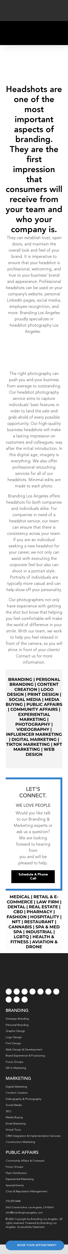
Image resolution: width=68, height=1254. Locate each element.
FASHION (17, 916)
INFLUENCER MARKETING (34, 734)
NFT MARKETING (37, 747)
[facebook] (9, 992)
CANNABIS (20, 926)
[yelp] (9, 999)
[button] (34, 1208)
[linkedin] (48, 992)
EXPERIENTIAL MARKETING (34, 717)
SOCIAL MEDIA (25, 699)
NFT (16, 921)
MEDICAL (20, 896)
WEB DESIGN (40, 752)
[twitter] (17, 992)
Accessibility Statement (30, 1227)
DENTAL (16, 906)
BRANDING (20, 679)
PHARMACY (39, 911)
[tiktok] (32, 992)
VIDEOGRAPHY (32, 729)
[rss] (56, 992)
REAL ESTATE (43, 906)
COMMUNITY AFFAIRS (34, 709)
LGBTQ (21, 936)
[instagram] (25, 992)
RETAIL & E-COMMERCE (33, 899)
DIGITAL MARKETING (34, 739)
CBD (18, 911)
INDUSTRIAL (39, 931)
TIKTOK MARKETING (28, 744)
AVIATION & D (42, 944)
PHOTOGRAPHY (32, 724)
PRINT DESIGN (43, 694)
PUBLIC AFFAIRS (44, 704)
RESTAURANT (39, 921)
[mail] (17, 999)
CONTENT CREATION (36, 687)
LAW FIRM (47, 901)
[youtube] (40, 992)
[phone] (25, 999)
